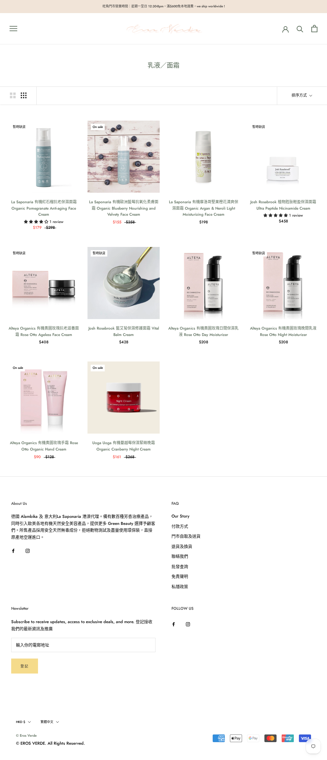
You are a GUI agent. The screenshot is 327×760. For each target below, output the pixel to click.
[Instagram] (28, 550)
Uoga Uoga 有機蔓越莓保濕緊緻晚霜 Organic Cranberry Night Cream (123, 446)
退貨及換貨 (181, 546)
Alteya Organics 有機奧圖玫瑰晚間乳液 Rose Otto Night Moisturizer (283, 331)
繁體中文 (47, 721)
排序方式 (300, 95)
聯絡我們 (179, 556)
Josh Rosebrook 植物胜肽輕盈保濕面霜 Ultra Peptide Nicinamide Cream (283, 205)
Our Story (180, 516)
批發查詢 (179, 566)
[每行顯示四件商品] (24, 95)
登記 (24, 666)
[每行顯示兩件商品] (13, 95)
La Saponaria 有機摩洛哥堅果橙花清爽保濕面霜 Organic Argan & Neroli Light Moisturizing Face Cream (203, 208)
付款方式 (179, 526)
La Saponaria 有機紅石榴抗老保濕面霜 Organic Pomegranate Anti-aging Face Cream (44, 208)
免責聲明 (179, 576)
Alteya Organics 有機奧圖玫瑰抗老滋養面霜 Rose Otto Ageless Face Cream (44, 331)
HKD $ (20, 721)
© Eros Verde (26, 735)
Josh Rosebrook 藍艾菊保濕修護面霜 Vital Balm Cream (123, 331)
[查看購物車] (314, 28)
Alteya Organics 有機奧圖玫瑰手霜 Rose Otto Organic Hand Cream (44, 446)
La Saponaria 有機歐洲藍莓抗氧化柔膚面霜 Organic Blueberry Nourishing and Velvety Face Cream (123, 208)
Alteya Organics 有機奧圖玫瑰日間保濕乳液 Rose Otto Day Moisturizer (203, 331)
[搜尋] (300, 28)
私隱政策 (179, 587)
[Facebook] (13, 550)
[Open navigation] (13, 28)
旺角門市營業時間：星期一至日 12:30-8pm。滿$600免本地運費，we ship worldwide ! (164, 6)
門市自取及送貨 (186, 536)
